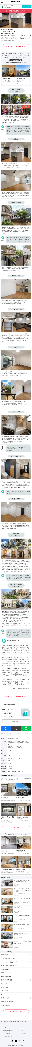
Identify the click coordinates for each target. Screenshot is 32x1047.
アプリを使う (26, 6)
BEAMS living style (6, 976)
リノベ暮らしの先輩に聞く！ (8, 958)
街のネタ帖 (4, 983)
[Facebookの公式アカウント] (23, 1041)
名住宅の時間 (4, 990)
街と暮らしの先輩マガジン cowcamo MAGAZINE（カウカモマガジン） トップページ (16, 1022)
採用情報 (8, 1033)
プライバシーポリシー (8, 1036)
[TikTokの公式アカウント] (12, 1041)
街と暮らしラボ (5, 987)
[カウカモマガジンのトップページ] (16, 2)
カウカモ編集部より (6, 1005)
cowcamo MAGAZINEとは (8, 1030)
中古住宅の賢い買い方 (7, 1001)
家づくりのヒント (5, 994)
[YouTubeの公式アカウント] (16, 1041)
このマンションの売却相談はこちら (16, 46)
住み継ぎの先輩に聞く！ (7, 980)
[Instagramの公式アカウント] (8, 1041)
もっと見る (16, 827)
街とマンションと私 (6, 972)
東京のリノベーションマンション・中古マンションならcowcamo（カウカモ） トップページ (16, 1026)
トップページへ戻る (16, 1011)
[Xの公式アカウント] (20, 1041)
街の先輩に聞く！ (5, 955)
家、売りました (5, 998)
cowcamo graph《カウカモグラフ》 (10, 962)
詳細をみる (15, 721)
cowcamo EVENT (5, 969)
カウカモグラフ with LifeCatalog (9, 965)
